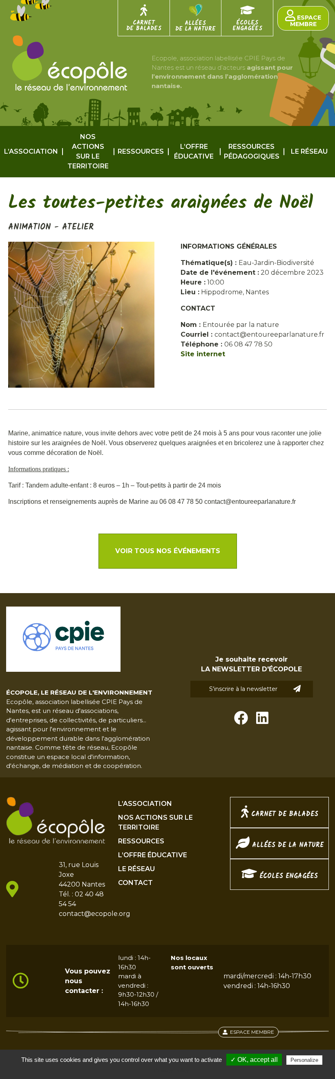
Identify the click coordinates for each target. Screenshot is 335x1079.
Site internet (203, 354)
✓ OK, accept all (254, 1059)
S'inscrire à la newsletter (243, 689)
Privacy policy (171, 1070)
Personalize (304, 1060)
